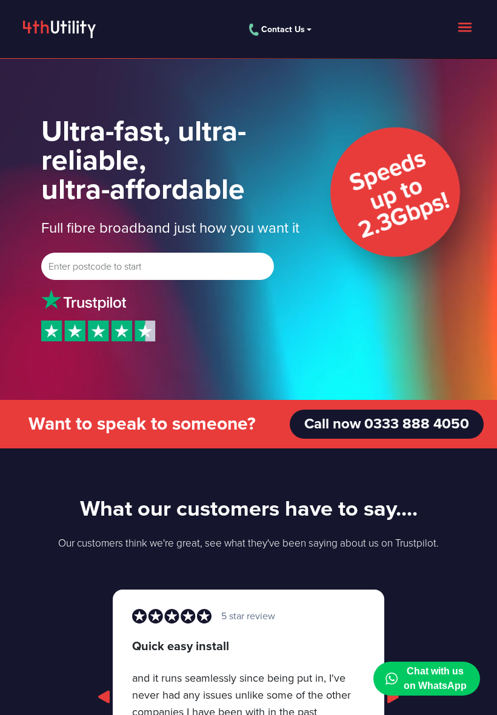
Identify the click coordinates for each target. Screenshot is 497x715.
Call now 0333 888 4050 (386, 424)
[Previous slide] (104, 697)
